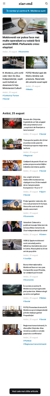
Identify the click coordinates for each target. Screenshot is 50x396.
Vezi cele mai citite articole (25, 391)
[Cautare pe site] (46, 3)
